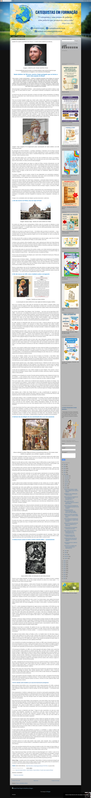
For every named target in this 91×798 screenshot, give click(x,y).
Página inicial (36, 780)
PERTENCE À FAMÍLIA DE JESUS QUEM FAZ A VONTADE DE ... (70, 547)
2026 (64, 464)
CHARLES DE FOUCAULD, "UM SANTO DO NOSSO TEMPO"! (70, 539)
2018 (64, 564)
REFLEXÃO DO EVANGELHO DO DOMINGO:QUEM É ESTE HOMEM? (71, 507)
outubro (66, 479)
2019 (64, 562)
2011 (64, 578)
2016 (64, 568)
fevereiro (67, 556)
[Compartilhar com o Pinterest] (31, 768)
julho (66, 485)
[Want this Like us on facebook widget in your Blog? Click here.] (89, 796)
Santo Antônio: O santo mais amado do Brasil (43, 770)
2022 (64, 472)
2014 (64, 572)
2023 (64, 470)
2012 (64, 576)
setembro (67, 481)
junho (66, 487)
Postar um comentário (18, 775)
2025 (64, 466)
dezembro (67, 476)
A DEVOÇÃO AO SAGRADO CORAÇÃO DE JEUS (70, 528)
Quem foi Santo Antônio (21, 770)
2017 (64, 566)
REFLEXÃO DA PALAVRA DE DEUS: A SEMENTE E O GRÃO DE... (71, 524)
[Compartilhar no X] (29, 768)
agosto (66, 483)
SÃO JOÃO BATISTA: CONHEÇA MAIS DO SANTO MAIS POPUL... (71, 502)
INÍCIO (13, 36)
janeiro (66, 558)
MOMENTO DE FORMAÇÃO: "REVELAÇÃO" (70, 494)
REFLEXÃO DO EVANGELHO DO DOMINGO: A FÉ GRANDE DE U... (71, 498)
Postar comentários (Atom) (22, 783)
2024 (64, 468)
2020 (64, 560)
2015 (64, 570)
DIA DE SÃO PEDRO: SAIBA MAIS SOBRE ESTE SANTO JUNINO (71, 490)
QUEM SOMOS (20, 36)
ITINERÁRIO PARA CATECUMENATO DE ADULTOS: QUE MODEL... (70, 511)
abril (66, 552)
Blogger (48, 791)
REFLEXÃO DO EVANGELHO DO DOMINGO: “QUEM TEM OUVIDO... (71, 520)
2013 (64, 574)
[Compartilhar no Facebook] (30, 768)
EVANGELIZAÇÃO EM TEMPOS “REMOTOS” (69, 536)
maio (66, 550)
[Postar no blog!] (28, 768)
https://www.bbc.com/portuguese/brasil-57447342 (37, 765)
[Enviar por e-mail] (27, 768)
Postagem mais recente (16, 780)
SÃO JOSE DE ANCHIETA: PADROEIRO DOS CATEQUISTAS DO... (70, 532)
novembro (67, 477)
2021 (64, 474)
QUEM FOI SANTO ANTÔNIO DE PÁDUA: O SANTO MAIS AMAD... (71, 515)
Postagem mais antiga (55, 780)
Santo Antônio (29, 770)
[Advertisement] (70, 384)
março (66, 554)
